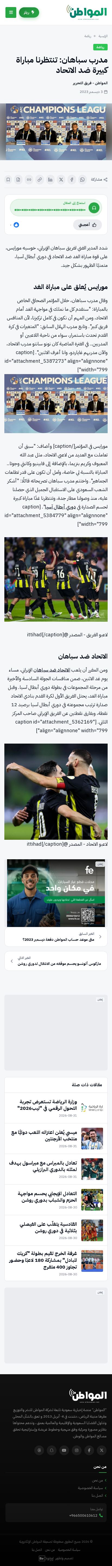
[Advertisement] (56, 1033)
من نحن (97, 1480)
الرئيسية (103, 36)
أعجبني (84, 225)
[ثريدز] (39, 1450)
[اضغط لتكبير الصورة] (56, 131)
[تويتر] (102, 1450)
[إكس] (61, 179)
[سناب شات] (52, 1450)
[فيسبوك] (71, 179)
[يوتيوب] (64, 1450)
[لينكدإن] (50, 179)
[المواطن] (87, 12)
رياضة (88, 36)
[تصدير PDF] (18, 179)
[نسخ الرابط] (39, 179)
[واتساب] (82, 179)
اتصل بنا (97, 1495)
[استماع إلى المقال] (94, 207)
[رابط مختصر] (29, 179)
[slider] (50, 210)
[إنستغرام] (77, 1450)
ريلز (26, 12)
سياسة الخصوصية (90, 1487)
